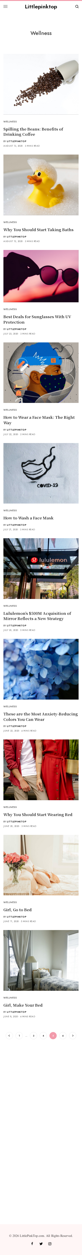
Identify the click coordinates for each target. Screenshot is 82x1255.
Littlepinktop (41, 6)
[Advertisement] (41, 1087)
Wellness (10, 121)
